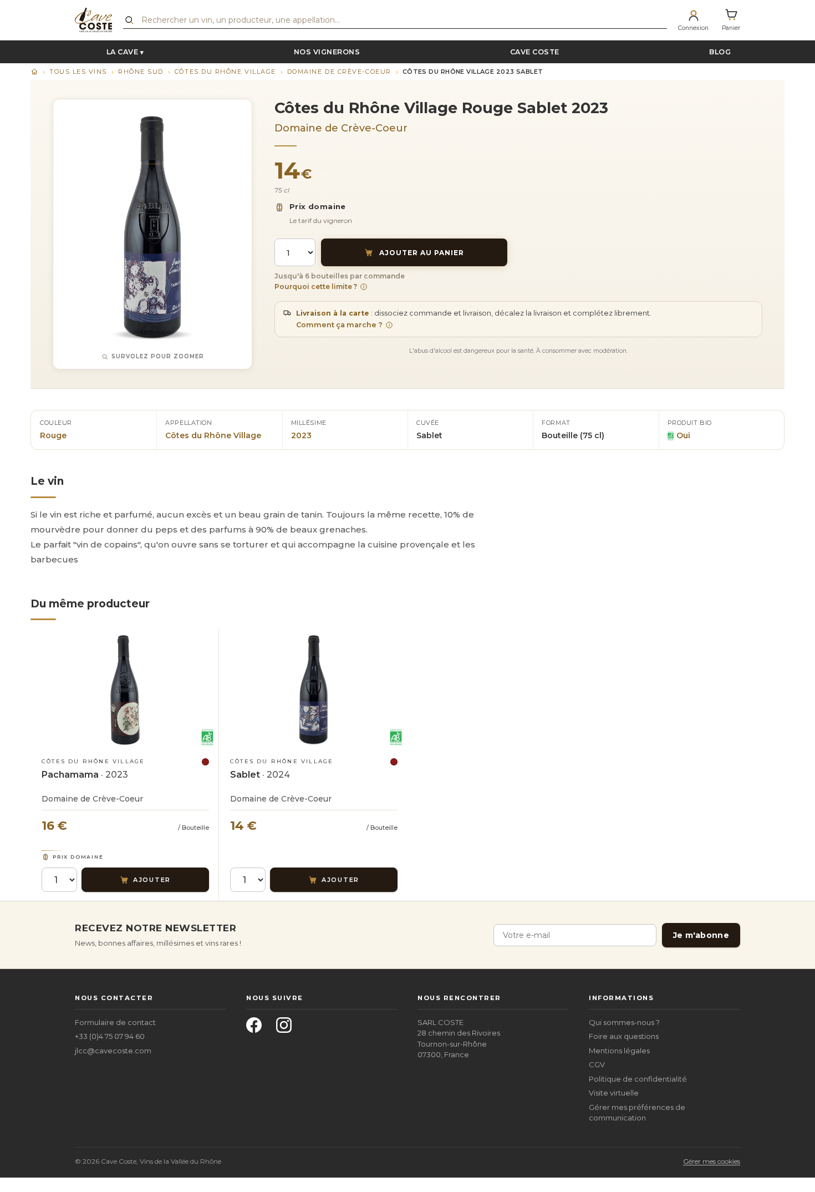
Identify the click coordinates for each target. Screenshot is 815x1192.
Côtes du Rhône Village (225, 71)
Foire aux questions (624, 1036)
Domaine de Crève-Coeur (339, 71)
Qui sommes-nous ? (624, 1022)
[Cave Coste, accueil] (93, 20)
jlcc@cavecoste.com (113, 1050)
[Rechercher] (129, 20)
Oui (683, 435)
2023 (301, 435)
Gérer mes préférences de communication (637, 1113)
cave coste (534, 52)
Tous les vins (78, 71)
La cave (122, 52)
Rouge (53, 435)
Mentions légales (619, 1050)
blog (720, 52)
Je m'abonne (701, 935)
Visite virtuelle (614, 1092)
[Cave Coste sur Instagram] (287, 1028)
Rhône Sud (141, 71)
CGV (597, 1064)
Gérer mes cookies (711, 1161)
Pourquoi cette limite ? (315, 286)
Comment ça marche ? (339, 325)
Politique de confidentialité (638, 1078)
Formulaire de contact (115, 1022)
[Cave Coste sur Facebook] (257, 1028)
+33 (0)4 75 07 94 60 (110, 1036)
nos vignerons (327, 52)
